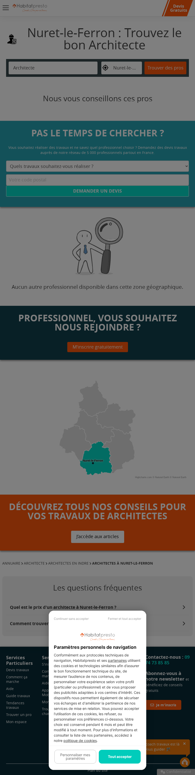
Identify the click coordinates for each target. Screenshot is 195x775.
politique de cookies (80, 740)
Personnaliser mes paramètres (75, 756)
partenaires (117, 660)
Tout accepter (120, 756)
